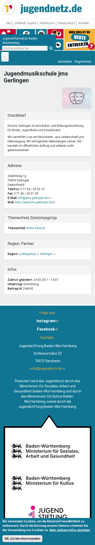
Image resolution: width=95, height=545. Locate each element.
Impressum (47, 23)
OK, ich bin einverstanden (22, 538)
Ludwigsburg (27, 254)
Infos (18, 269)
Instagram (47, 321)
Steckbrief (18, 115)
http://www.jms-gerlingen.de (35, 202)
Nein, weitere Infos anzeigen (69, 530)
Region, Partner (21, 243)
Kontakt (84, 23)
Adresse (18, 165)
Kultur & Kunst (35, 228)
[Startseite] (8, 8)
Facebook (47, 329)
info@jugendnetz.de (47, 368)
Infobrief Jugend (25, 23)
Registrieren (83, 61)
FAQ (8, 23)
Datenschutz (66, 23)
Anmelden (65, 61)
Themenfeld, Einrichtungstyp (32, 217)
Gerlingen (46, 254)
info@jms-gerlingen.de (34, 198)
